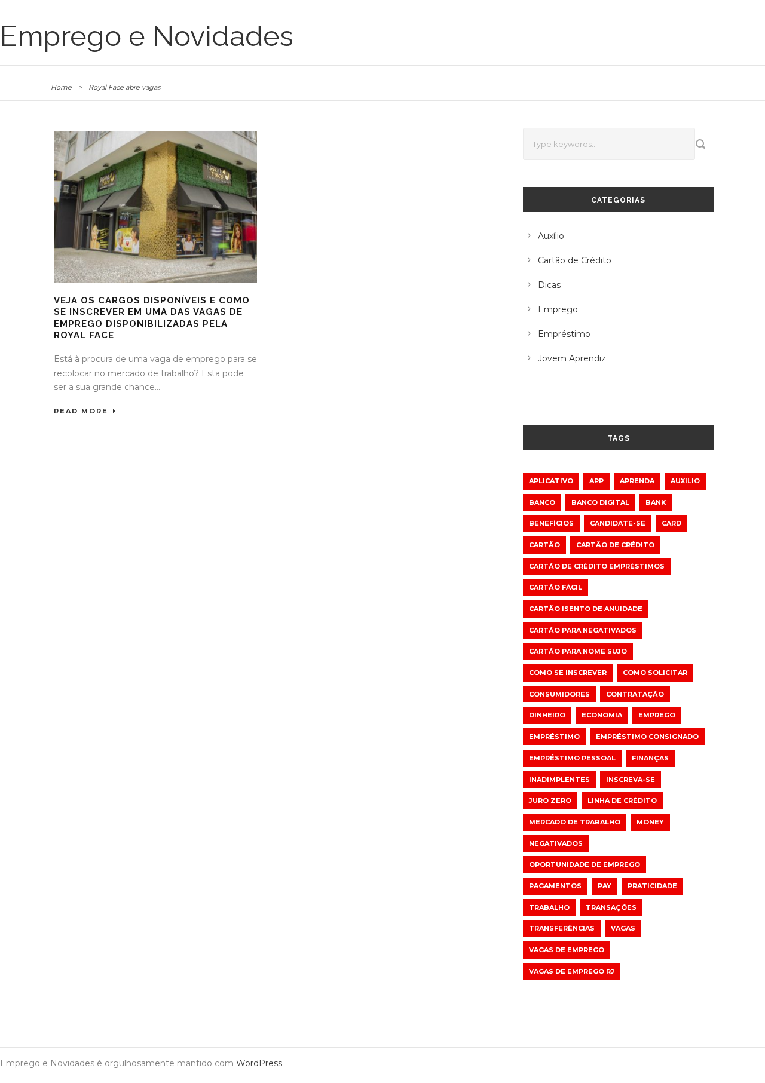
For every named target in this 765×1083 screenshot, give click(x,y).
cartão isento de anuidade (585, 609)
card (671, 523)
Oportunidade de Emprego (584, 864)
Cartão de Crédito (574, 260)
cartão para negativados (583, 630)
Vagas (623, 928)
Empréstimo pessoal (572, 758)
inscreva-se (630, 779)
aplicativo (551, 481)
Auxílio (551, 236)
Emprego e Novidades (146, 36)
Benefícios (551, 523)
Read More (81, 411)
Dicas (549, 285)
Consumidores (559, 694)
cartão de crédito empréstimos (597, 566)
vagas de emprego (566, 950)
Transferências (562, 928)
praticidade (652, 886)
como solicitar (655, 672)
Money (650, 822)
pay (604, 886)
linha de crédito (622, 800)
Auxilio (685, 481)
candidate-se (617, 523)
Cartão (544, 545)
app (596, 481)
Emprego (558, 309)
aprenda (637, 481)
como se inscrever (568, 672)
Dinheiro (547, 715)
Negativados (556, 843)
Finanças (650, 758)
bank (655, 502)
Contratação (635, 694)
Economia (602, 715)
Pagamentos (555, 886)
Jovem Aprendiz (572, 358)
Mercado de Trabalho (574, 822)
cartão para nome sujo (578, 651)
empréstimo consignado (647, 736)
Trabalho (549, 907)
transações (611, 907)
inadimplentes (559, 779)
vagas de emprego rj (571, 971)
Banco (542, 502)
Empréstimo (564, 334)
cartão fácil (555, 587)
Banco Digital (600, 502)
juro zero (550, 800)
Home (61, 87)
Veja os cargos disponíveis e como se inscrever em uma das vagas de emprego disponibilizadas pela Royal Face (152, 318)
